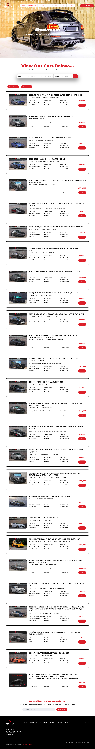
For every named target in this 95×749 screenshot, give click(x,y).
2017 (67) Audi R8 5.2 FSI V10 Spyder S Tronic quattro (53, 293)
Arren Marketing (28, 744)
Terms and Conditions (82, 742)
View (82, 105)
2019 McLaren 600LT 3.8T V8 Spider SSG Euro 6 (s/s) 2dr (54, 539)
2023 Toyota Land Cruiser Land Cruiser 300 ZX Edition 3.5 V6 (56, 585)
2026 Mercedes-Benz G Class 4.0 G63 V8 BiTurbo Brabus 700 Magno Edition (57, 181)
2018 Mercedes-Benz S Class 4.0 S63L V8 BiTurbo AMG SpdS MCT (56, 249)
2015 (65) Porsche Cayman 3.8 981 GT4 (46, 382)
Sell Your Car (43, 5)
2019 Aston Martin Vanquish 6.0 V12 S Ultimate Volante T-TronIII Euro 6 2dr (56, 561)
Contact (70, 5)
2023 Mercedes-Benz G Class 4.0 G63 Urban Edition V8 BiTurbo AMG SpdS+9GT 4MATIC (54, 474)
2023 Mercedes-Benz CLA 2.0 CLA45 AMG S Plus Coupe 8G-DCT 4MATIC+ (57, 205)
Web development (11, 746)
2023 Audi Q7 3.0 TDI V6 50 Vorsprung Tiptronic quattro (56, 227)
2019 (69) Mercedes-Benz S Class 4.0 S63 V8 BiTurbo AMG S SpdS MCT (56, 428)
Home (24, 5)
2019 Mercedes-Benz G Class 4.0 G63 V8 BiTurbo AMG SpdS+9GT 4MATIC (53, 360)
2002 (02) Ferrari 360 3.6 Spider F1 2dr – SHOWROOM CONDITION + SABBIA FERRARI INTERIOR (53, 675)
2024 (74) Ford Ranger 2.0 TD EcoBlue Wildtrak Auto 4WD (57, 314)
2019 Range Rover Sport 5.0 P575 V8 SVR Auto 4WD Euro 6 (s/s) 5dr (56, 451)
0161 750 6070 (87, 5)
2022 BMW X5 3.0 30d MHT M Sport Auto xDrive (51, 116)
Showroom (32, 5)
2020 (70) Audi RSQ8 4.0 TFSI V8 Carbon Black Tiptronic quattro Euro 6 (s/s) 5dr (55, 336)
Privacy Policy (69, 742)
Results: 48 (26, 87)
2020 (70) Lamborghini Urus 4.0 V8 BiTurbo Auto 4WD (54, 271)
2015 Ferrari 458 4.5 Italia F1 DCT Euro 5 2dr (49, 496)
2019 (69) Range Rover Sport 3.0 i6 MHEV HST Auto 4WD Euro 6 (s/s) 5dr (55, 633)
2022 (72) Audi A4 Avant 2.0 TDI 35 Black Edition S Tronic (55, 95)
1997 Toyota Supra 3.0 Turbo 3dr (44, 518)
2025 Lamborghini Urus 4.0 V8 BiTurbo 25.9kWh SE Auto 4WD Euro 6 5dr (55, 404)
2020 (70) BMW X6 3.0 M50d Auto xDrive (47, 159)
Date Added (12, 87)
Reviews (62, 5)
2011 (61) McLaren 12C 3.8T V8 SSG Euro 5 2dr (49, 653)
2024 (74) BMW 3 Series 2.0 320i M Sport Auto (50, 138)
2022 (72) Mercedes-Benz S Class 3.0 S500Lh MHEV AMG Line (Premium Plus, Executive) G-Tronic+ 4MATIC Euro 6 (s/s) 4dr (56, 609)
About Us (54, 5)
